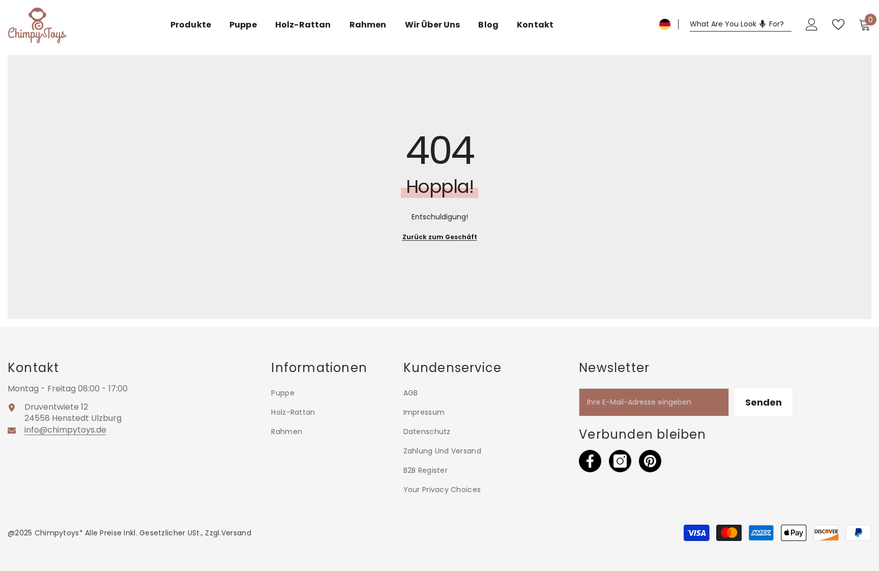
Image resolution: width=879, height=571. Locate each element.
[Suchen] (741, 24)
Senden (763, 402)
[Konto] (812, 24)
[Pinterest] (650, 461)
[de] (664, 24)
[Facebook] (590, 461)
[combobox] (741, 24)
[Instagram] (620, 461)
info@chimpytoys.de (65, 430)
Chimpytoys (57, 533)
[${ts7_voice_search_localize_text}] (762, 24)
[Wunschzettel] (838, 24)
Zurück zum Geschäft (439, 237)
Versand (236, 533)
